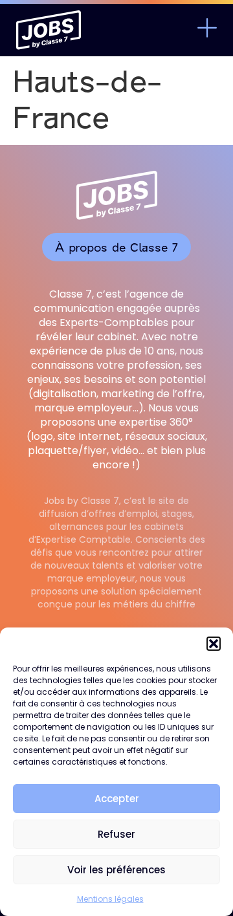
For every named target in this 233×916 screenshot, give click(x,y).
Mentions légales (110, 898)
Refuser (116, 834)
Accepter (116, 798)
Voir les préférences (116, 870)
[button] (213, 643)
